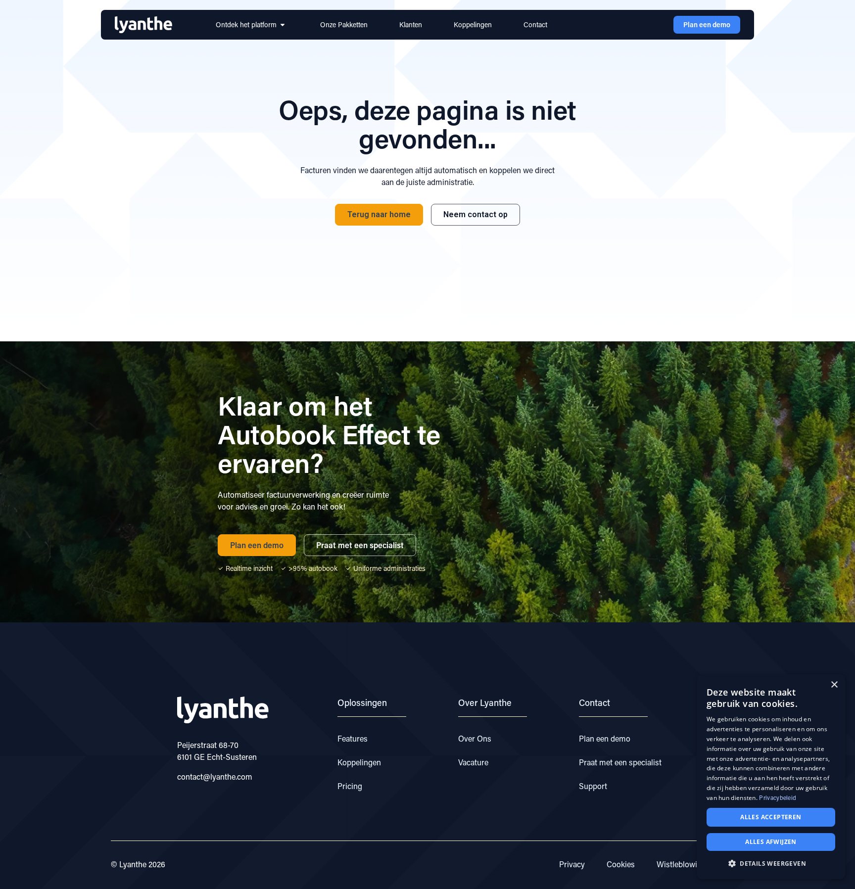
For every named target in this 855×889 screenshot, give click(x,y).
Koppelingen (473, 24)
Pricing (349, 786)
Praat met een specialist (620, 762)
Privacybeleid (777, 797)
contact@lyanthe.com (214, 776)
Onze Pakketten (344, 24)
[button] (771, 863)
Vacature (473, 762)
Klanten (410, 24)
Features (352, 738)
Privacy (572, 864)
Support (593, 786)
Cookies (621, 864)
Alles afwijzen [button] (771, 842)
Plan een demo (604, 738)
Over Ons (474, 738)
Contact (535, 24)
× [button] (834, 685)
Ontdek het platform (246, 24)
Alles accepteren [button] (770, 817)
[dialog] (771, 776)
